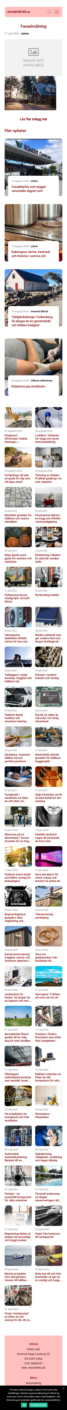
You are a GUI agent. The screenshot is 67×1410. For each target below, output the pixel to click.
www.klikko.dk (36, 1367)
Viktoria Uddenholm (42, 380)
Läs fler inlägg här (33, 119)
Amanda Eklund (39, 311)
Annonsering (33, 1383)
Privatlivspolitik (38, 1405)
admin (25, 33)
